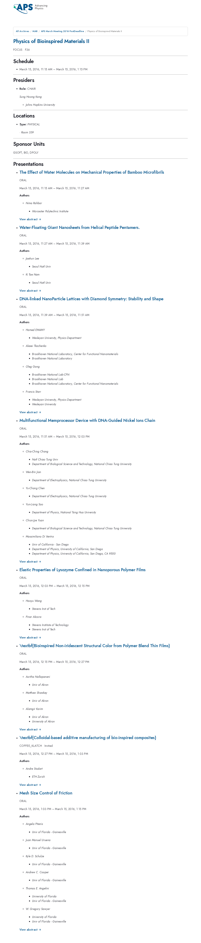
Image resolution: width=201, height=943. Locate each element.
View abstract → (30, 219)
